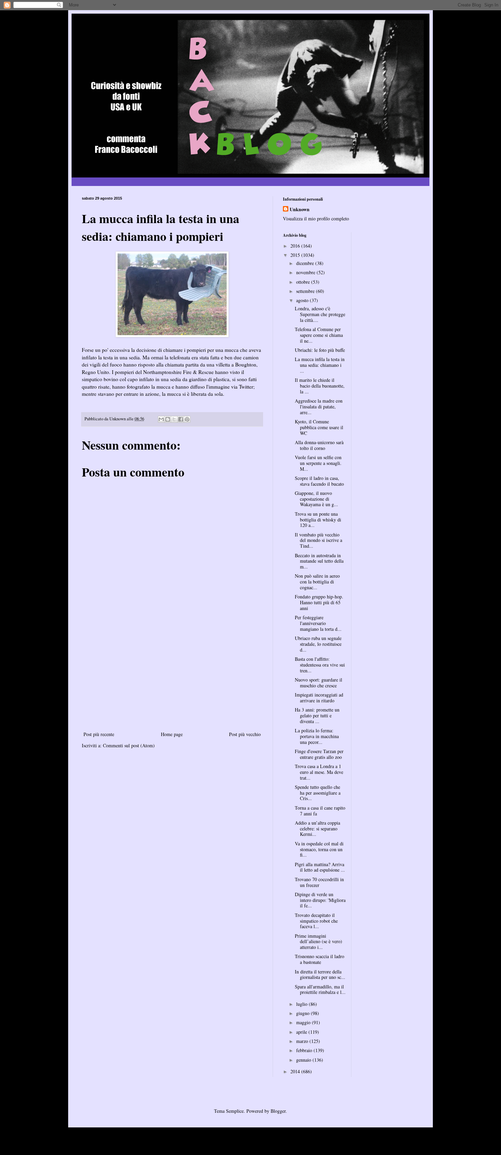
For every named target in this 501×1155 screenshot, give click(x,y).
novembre (306, 272)
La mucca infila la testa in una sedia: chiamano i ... (320, 365)
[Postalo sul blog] (167, 419)
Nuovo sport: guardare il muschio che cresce (318, 682)
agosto (303, 300)
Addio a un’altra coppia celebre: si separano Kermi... (317, 829)
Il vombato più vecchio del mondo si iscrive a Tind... (318, 540)
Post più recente (99, 734)
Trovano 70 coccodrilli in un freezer (319, 882)
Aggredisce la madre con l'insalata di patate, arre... (319, 406)
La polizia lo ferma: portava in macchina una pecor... (317, 736)
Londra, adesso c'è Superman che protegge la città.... (320, 314)
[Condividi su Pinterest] (187, 419)
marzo (302, 1041)
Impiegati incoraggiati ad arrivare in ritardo (319, 697)
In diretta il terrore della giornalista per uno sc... (320, 974)
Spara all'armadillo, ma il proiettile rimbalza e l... (320, 989)
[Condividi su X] (174, 419)
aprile (302, 1032)
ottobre (303, 282)
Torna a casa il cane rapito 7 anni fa (320, 811)
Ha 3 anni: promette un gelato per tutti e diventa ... (317, 715)
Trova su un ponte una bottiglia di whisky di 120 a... (318, 520)
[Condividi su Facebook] (180, 419)
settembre (306, 291)
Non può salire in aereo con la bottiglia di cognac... (317, 582)
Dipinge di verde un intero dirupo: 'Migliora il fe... (320, 900)
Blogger (278, 1111)
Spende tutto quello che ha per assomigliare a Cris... (317, 793)
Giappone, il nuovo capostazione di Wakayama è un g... (316, 499)
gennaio (304, 1060)
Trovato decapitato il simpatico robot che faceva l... (316, 921)
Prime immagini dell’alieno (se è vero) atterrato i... (318, 942)
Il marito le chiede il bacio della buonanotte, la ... (320, 386)
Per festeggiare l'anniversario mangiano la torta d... (318, 623)
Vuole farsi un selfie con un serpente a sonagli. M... (318, 463)
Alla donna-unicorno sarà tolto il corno (319, 445)
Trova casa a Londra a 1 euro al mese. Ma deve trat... (319, 772)
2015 (295, 255)
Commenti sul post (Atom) (129, 745)
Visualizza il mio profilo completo (316, 218)
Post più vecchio (245, 734)
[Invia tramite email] (161, 419)
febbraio (305, 1050)
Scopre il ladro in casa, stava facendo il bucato (319, 481)
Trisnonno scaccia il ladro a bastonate (319, 959)
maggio (304, 1022)
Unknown (299, 209)
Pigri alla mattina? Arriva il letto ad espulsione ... (320, 867)
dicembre (305, 263)
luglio (302, 1004)
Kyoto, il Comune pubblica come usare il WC (319, 427)
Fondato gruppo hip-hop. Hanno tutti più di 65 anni (319, 602)
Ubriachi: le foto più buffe (320, 350)
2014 (295, 1071)
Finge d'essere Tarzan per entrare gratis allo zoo (319, 754)
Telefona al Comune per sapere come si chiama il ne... (319, 335)
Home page (172, 734)
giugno (303, 1013)
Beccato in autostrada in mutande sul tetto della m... (319, 561)
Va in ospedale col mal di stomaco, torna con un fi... (319, 849)
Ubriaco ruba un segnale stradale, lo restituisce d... (318, 644)
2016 (295, 246)
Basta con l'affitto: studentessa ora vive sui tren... (320, 665)
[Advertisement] (172, 678)
